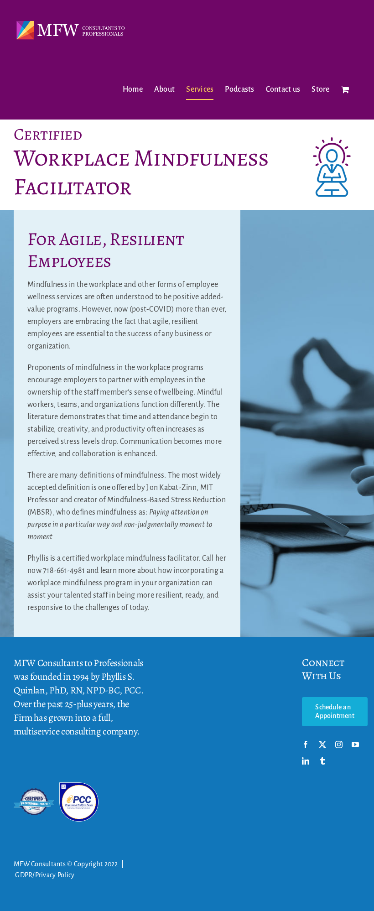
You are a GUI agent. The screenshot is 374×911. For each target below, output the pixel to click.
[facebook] (305, 744)
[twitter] (322, 744)
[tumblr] (322, 761)
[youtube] (355, 744)
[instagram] (339, 744)
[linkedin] (305, 761)
